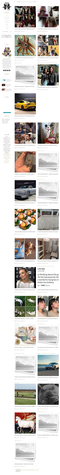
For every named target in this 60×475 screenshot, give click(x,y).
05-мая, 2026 (17, 234)
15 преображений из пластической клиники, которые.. (48, 318)
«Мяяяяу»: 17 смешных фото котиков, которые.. (25, 174)
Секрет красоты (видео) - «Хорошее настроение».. (48, 174)
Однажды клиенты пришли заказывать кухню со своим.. (25, 376)
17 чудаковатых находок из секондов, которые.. (47, 145)
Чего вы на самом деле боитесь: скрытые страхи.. (25, 435)
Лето (41, 266)
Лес (38, 63)
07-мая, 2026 (39, 147)
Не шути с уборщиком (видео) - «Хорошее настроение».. (48, 435)
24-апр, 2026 (17, 437)
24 (47, 89)
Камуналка (16, 92)
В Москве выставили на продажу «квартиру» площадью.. (48, 260)
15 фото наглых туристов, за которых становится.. (25, 406)
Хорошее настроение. (24, 1)
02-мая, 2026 (39, 263)
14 (24, 147)
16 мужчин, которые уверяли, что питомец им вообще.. (25, 145)
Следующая (18, 471)
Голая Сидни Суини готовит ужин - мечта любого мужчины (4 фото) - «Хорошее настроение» (9, 85)
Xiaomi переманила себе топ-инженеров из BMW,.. (25, 115)
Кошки (39, 266)
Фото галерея (30, 1)
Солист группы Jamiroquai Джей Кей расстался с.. (48, 289)
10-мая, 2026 (39, 89)
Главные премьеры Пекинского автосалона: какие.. (25, 202)
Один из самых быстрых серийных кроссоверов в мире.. (48, 377)
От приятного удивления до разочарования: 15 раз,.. (25, 260)
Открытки (19, 179)
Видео (39, 150)
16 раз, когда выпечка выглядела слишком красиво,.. (25, 231)
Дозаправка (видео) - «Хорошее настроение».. (24, 464)
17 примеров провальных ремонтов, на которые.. (48, 231)
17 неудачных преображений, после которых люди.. (48, 28)
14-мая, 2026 (17, 60)
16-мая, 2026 (17, 31)
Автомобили (22, 92)
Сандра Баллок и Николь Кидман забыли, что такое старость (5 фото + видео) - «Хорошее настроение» (8, 90)
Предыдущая (18, 469)
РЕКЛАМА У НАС (6, 162)
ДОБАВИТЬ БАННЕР (7, 112)
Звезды (16, 266)
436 (37, 469)
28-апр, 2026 (17, 379)
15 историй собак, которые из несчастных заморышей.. (48, 57)
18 (24, 205)
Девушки (16, 179)
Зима (26, 179)
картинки (6, 121)
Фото (3, 121)
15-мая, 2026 (39, 31)
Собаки (41, 237)
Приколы (3, 120)
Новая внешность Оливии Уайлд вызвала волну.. (25, 289)
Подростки (42, 353)
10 (24, 118)
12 (24, 379)
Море (46, 266)
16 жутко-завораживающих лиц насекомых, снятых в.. (48, 406)
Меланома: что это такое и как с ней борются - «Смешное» (8, 80)
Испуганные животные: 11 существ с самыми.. (24, 318)
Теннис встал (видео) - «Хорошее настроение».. (25, 86)
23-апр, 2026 (39, 437)
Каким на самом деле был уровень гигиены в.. (24, 347)
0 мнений (21, 31)
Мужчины (43, 266)
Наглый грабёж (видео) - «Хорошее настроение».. (48, 202)
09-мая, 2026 (17, 147)
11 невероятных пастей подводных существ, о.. (24, 57)
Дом (43, 237)
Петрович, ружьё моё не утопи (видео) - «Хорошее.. (48, 347)
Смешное (7, 120)
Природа (7, 26)
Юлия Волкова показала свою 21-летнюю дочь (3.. (48, 87)
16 (24, 292)
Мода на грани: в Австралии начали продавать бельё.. (25, 28)
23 (47, 176)
